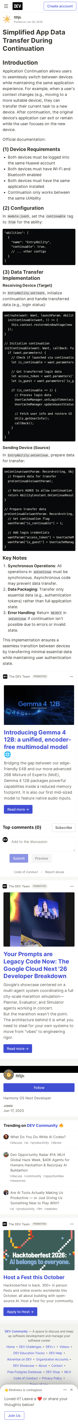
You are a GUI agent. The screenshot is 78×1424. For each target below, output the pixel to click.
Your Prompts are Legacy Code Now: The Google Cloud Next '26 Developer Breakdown (36, 965)
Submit (19, 858)
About (43, 1365)
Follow (39, 1087)
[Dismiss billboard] (71, 1389)
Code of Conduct (26, 872)
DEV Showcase (23, 1365)
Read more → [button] (18, 809)
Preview (41, 858)
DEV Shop (53, 1372)
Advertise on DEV (19, 1359)
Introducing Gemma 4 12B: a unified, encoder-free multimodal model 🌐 (37, 743)
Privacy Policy (52, 1378)
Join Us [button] (14, 1415)
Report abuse (54, 872)
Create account (60, 6)
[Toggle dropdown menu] (71, 676)
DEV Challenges (30, 1347)
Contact (57, 1365)
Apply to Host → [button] (20, 1311)
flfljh (17, 17)
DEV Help (55, 1353)
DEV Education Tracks (29, 1353)
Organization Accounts (52, 1359)
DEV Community (42, 1125)
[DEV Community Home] (17, 6)
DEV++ (50, 1347)
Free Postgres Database (24, 1372)
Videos (64, 1347)
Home (10, 1347)
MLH (67, 1372)
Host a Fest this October (34, 1277)
